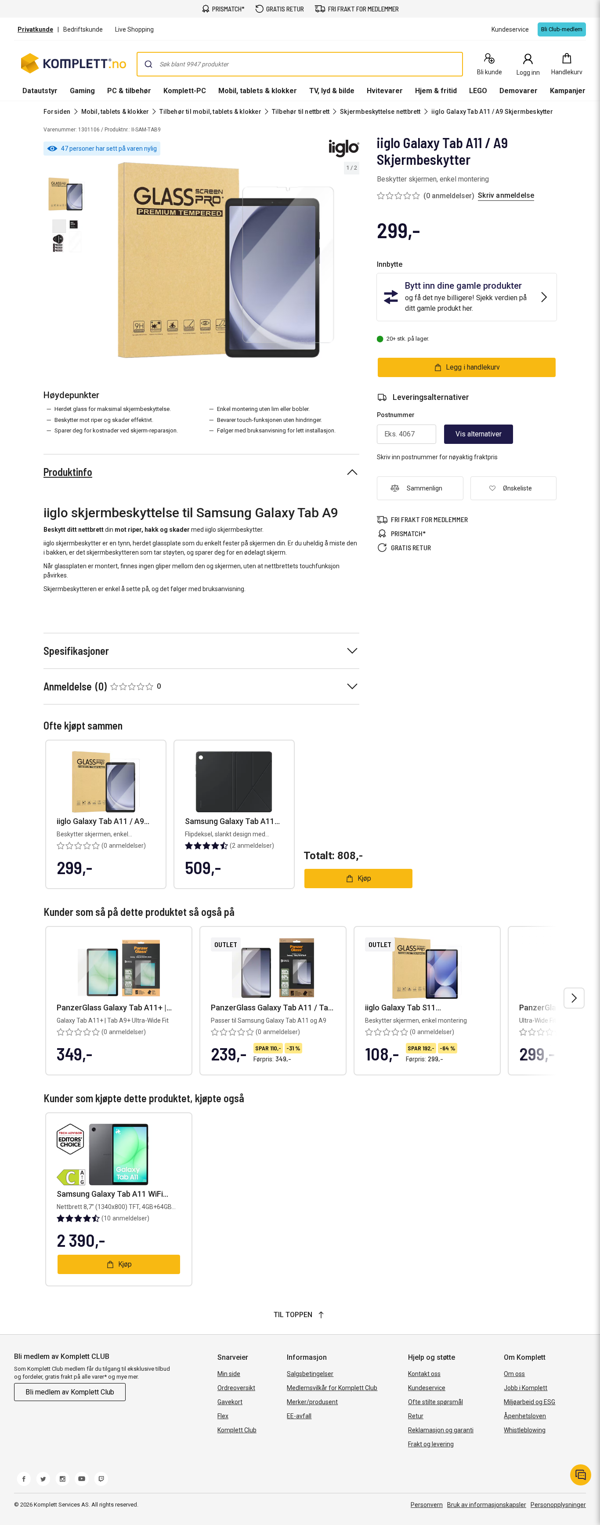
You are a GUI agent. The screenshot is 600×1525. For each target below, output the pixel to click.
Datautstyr (40, 91)
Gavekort (229, 1401)
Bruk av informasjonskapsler (486, 1504)
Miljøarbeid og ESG (529, 1401)
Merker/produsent (312, 1401)
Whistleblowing (525, 1430)
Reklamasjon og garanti (440, 1430)
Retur (415, 1416)
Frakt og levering (431, 1444)
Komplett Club (237, 1430)
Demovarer (518, 91)
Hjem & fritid (436, 91)
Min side (228, 1373)
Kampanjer (568, 91)
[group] (226, 260)
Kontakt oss (424, 1373)
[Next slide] (351, 262)
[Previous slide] (100, 262)
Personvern (427, 1504)
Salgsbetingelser (310, 1373)
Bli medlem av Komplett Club (69, 1392)
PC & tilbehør (129, 91)
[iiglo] (344, 148)
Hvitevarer (385, 91)
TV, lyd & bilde (331, 91)
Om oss (514, 1373)
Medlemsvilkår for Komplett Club (332, 1387)
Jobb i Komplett (525, 1387)
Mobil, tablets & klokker (257, 91)
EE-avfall (299, 1416)
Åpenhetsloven (525, 1416)
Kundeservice (426, 1387)
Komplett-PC (184, 91)
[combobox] (300, 64)
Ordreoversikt (236, 1387)
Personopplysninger (558, 1504)
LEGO (478, 91)
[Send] (148, 64)
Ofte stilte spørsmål (435, 1401)
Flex (222, 1416)
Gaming (82, 91)
